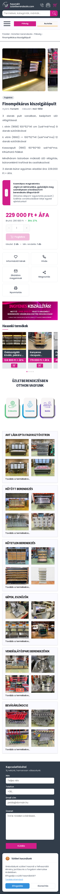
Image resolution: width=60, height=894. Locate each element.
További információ (14, 879)
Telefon (10, 786)
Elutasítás (43, 885)
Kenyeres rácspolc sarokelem (36, 354)
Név (8, 775)
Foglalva (20, 237)
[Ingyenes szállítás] (30, 311)
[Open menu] (7, 24)
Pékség (37, 34)
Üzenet (9, 811)
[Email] (48, 5)
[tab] (27, 371)
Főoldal (5, 34)
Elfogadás (17, 885)
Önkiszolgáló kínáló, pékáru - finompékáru (13, 354)
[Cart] (55, 5)
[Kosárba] (14, 365)
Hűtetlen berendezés (21, 34)
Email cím (11, 797)
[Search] (54, 13)
